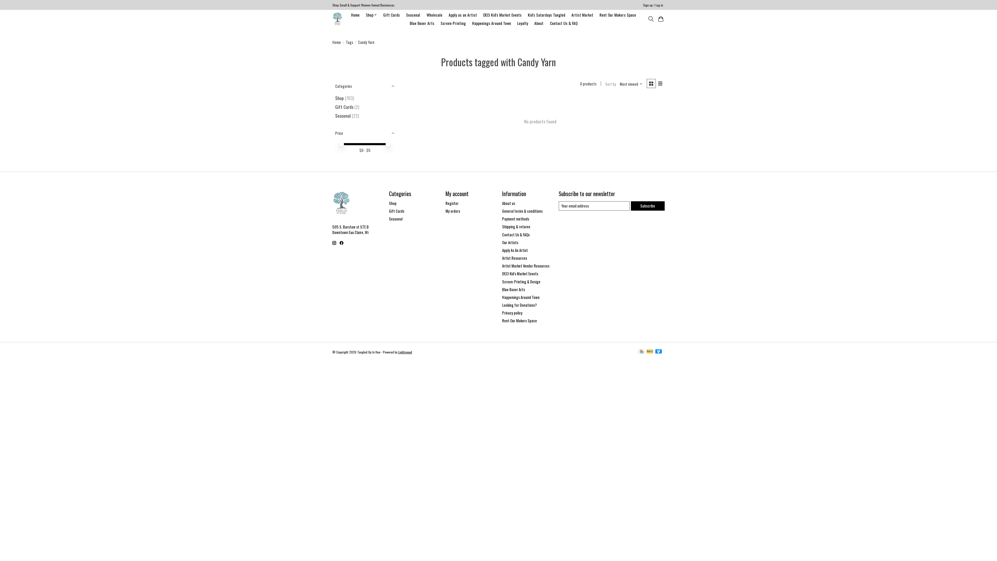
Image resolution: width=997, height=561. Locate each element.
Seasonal (413, 15)
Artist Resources (514, 258)
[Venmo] (658, 352)
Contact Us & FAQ (563, 23)
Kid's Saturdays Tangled (546, 15)
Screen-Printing (453, 23)
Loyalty (522, 23)
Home (355, 15)
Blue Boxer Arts (422, 23)
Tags (349, 42)
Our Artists (510, 242)
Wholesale (434, 15)
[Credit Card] (641, 352)
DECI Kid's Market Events (502, 15)
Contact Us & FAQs (516, 234)
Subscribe (647, 206)
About (538, 23)
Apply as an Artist (463, 15)
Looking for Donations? (519, 305)
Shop (339, 98)
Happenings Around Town (491, 23)
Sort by (610, 84)
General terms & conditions (522, 211)
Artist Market (582, 15)
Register (452, 203)
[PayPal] (649, 352)
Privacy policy (512, 313)
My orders (453, 211)
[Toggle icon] (651, 19)
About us (508, 203)
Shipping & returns (516, 226)
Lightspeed (405, 352)
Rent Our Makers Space (617, 15)
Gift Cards (391, 15)
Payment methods (515, 219)
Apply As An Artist (515, 250)
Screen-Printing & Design (521, 281)
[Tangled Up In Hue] (337, 19)
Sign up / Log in (653, 5)
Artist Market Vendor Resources (525, 266)
